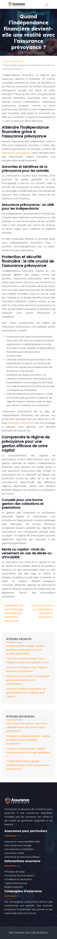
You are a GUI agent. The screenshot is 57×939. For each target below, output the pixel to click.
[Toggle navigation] (46, 4)
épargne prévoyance (21, 423)
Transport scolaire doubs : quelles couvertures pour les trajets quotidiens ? (28, 752)
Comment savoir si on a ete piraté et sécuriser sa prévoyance (42, 611)
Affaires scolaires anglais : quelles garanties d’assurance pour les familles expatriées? (25, 649)
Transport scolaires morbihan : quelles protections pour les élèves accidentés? (28, 739)
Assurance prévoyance (14, 61)
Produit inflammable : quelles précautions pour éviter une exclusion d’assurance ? (27, 765)
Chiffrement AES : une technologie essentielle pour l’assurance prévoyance (14, 613)
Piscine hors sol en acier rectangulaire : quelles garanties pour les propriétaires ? (28, 679)
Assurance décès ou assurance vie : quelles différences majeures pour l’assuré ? (26, 692)
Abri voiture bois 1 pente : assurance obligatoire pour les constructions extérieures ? (26, 727)
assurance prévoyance (16, 153)
